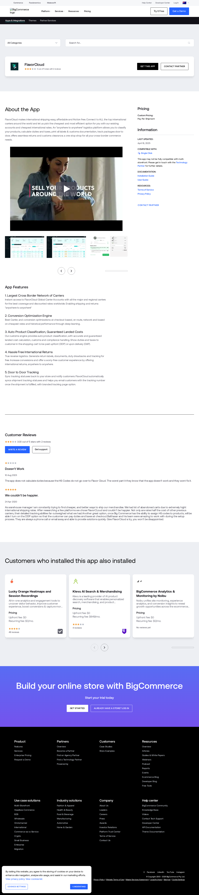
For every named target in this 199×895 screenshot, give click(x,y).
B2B (16, 814)
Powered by (62, 764)
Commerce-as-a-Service (26, 831)
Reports (146, 768)
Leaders (103, 810)
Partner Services (48, 20)
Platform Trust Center (110, 831)
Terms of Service (146, 190)
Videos (145, 814)
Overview (61, 746)
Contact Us (105, 840)
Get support (41, 449)
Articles (145, 751)
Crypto (17, 836)
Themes (32, 20)
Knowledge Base (150, 810)
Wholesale (19, 818)
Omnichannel (20, 823)
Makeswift (51, 3)
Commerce (18, 3)
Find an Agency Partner (68, 755)
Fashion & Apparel (65, 805)
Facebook (151, 872)
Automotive (62, 823)
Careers (103, 814)
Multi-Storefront (22, 805)
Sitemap (167, 880)
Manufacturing (64, 818)
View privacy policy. (15, 879)
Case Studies (106, 746)
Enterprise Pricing (22, 755)
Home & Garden (64, 827)
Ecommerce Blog (150, 777)
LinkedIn (160, 872)
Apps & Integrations (15, 20)
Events (145, 772)
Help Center (147, 3)
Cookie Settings (178, 880)
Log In (176, 3)
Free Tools (147, 785)
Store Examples (107, 751)
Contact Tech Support (152, 818)
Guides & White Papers (153, 755)
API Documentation (151, 827)
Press (102, 818)
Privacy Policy (144, 194)
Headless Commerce (24, 810)
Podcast (146, 764)
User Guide (143, 180)
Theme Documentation (153, 831)
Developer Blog (149, 781)
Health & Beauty (65, 810)
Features (18, 746)
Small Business (21, 840)
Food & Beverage (65, 814)
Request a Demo (22, 759)
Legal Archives (156, 880)
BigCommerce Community (155, 805)
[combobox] (129, 43)
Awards (103, 823)
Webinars (146, 759)
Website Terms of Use (115, 880)
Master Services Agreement (137, 880)
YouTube (170, 872)
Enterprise (19, 844)
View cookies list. (34, 879)
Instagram (180, 872)
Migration (18, 849)
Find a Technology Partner (69, 759)
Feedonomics (34, 3)
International (20, 827)
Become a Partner (65, 751)
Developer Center (162, 3)
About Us (104, 805)
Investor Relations (108, 827)
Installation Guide (146, 176)
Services (18, 751)
